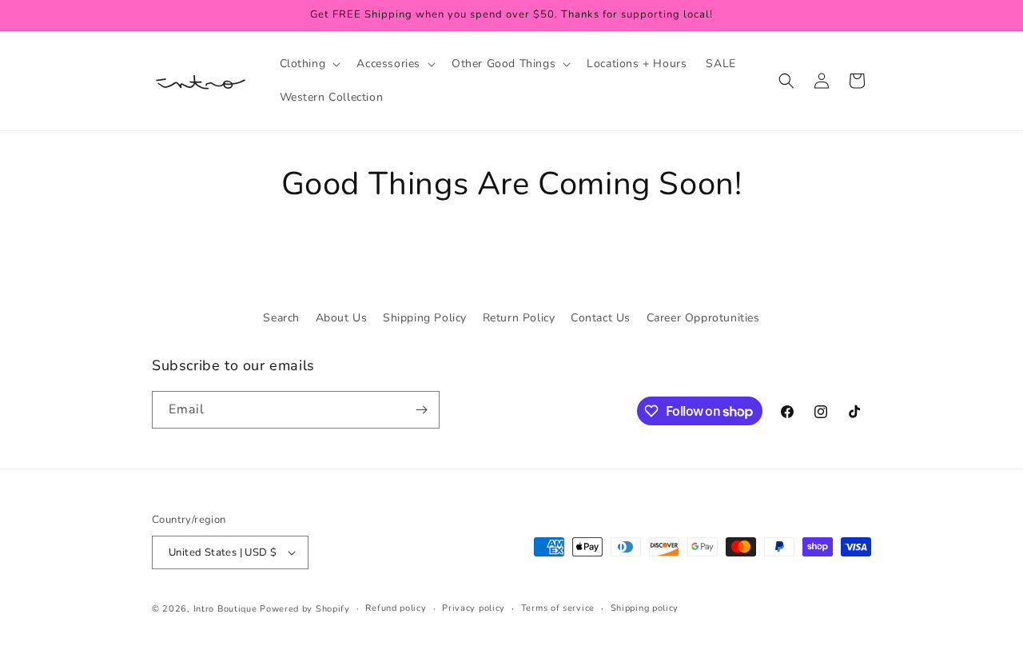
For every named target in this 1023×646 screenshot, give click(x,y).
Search (281, 317)
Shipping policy (645, 608)
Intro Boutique (225, 609)
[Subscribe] (421, 410)
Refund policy (395, 608)
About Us (342, 317)
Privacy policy (473, 608)
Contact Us (601, 317)
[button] (309, 64)
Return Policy (519, 317)
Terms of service (558, 608)
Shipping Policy (425, 317)
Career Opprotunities (703, 317)
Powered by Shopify (305, 609)
